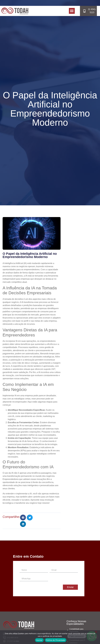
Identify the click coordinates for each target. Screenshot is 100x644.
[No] (96, 637)
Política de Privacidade (55, 640)
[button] (72, 11)
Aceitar (39, 640)
